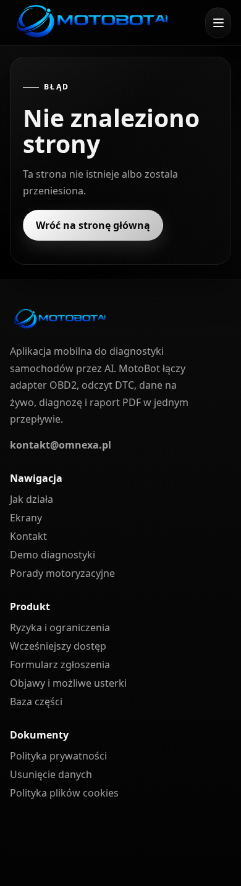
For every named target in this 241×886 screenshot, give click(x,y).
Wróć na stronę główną (93, 225)
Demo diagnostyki (52, 554)
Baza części (36, 701)
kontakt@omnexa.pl (60, 445)
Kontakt (28, 536)
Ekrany (26, 517)
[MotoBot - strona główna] (91, 22)
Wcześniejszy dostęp (58, 646)
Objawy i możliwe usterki (68, 683)
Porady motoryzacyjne (62, 573)
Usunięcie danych (51, 774)
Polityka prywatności (58, 756)
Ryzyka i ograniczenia (60, 627)
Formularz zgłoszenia (60, 664)
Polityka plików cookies (64, 793)
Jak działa (31, 499)
